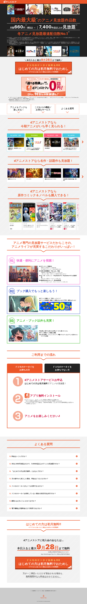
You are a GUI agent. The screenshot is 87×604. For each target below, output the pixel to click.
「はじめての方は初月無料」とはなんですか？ (28, 471)
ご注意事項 (34, 590)
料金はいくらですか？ (19, 456)
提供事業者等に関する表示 (50, 590)
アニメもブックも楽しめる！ (18, 108)
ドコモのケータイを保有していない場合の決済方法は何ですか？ (34, 493)
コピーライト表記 (40, 590)
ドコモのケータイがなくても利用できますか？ (28, 486)
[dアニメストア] (10, 2)
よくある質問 (67, 108)
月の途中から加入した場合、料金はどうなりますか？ (30, 479)
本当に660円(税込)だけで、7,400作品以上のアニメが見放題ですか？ (36, 464)
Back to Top (43, 597)
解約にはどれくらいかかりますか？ (24, 501)
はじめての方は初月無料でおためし (43, 68)
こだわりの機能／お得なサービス (43, 108)
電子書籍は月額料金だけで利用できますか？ (27, 508)
